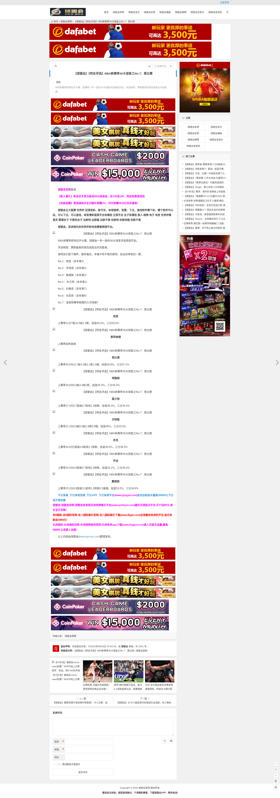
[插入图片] (171, 741)
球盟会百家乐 (197, 12)
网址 (56, 757)
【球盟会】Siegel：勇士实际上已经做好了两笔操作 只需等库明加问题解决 (221, 187)
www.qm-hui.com (89, 536)
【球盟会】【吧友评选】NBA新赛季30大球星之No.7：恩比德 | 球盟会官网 (110, 650)
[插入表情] (164, 741)
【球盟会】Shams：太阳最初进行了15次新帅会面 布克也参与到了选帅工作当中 (224, 219)
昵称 (59, 741)
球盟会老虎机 (215, 12)
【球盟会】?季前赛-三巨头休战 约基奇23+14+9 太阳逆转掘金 (215, 178)
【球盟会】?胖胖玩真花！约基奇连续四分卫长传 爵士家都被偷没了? (218, 182)
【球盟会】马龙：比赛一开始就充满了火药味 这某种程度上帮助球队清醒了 (221, 173)
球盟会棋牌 (180, 12)
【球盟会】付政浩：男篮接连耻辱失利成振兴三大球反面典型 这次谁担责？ (221, 214)
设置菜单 (224, 2)
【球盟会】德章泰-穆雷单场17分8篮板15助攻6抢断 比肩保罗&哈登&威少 (220, 164)
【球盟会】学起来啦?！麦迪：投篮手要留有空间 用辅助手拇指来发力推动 (221, 169)
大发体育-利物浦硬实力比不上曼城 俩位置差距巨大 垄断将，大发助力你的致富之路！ (227, 200)
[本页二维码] (275, 787)
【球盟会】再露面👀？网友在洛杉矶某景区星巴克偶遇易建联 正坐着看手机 (222, 209)
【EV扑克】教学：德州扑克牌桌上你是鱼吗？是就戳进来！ (213, 191)
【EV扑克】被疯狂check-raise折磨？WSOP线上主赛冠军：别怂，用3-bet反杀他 (66, 679)
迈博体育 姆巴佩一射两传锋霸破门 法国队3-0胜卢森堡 (211, 223)
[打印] (149, 66)
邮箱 (59, 749)
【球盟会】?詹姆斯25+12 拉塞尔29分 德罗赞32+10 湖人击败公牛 (217, 196)
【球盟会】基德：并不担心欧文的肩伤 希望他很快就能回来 (213, 228)
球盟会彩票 (149, 12)
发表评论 (161, 66)
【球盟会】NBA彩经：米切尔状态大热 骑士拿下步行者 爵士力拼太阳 (218, 205)
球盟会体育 (118, 12)
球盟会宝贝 (134, 12)
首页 (106, 12)
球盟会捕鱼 (165, 12)
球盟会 (124, 646)
